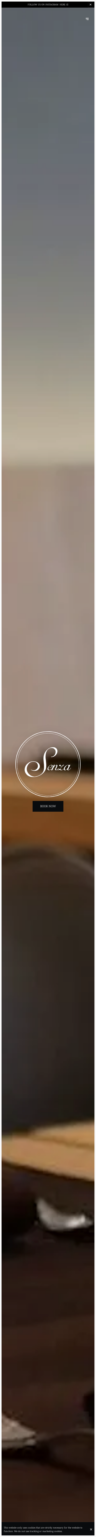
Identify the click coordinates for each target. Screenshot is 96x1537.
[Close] (91, 1529)
